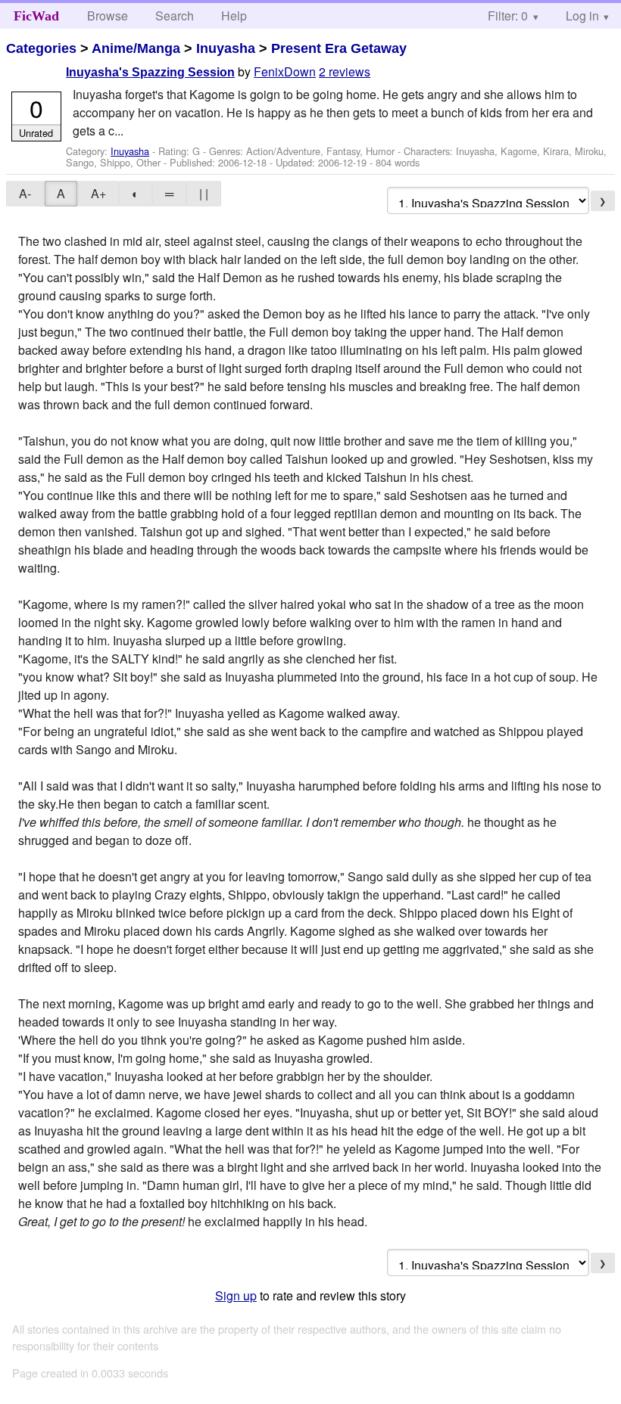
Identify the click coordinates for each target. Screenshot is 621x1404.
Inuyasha (225, 48)
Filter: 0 (508, 15)
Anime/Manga (136, 48)
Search (174, 15)
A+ (98, 193)
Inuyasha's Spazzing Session (150, 72)
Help (234, 15)
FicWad (36, 15)
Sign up (236, 1295)
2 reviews (344, 71)
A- (25, 193)
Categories (41, 48)
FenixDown (285, 71)
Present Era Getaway (339, 48)
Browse (107, 15)
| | (203, 193)
